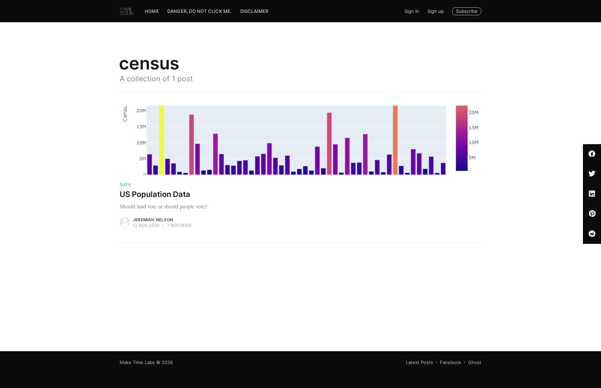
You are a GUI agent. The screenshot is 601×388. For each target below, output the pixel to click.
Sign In (411, 11)
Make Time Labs (137, 362)
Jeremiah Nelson (153, 219)
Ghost (474, 362)
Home (152, 11)
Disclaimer (254, 11)
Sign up (435, 11)
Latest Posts (419, 362)
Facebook (450, 362)
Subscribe (467, 11)
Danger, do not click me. (199, 11)
